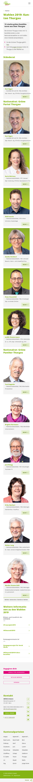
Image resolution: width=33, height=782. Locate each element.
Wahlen (7, 10)
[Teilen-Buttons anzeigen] (31, 780)
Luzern (24, 746)
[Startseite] (7, 3)
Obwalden (25, 750)
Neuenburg (6, 750)
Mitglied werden (16, 677)
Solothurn (25, 753)
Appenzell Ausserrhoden (16, 736)
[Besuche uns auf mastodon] (28, 719)
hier (8, 45)
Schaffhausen (7, 753)
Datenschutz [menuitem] (7, 775)
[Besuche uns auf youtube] (28, 715)
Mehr (25, 96)
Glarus (24, 743)
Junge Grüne (25, 763)
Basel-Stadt (16, 740)
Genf (14, 743)
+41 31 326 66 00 (10, 717)
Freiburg (5, 743)
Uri (4, 760)
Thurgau (24, 756)
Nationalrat (13, 599)
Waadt (14, 760)
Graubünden (7, 746)
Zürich (14, 763)
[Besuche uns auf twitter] (28, 703)
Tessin (14, 756)
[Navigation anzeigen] (29, 3)
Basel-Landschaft (7, 740)
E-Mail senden (9, 713)
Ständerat (20, 599)
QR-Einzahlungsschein (10, 709)
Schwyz (15, 753)
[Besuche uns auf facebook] (28, 699)
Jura (14, 746)
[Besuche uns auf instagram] (28, 707)
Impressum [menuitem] (17, 775)
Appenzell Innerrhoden (25, 736)
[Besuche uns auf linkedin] (28, 711)
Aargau (5, 736)
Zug (4, 763)
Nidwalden (16, 750)
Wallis (23, 760)
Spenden (16, 682)
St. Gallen (6, 756)
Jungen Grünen (17, 47)
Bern (23, 740)
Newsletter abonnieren (16, 672)
